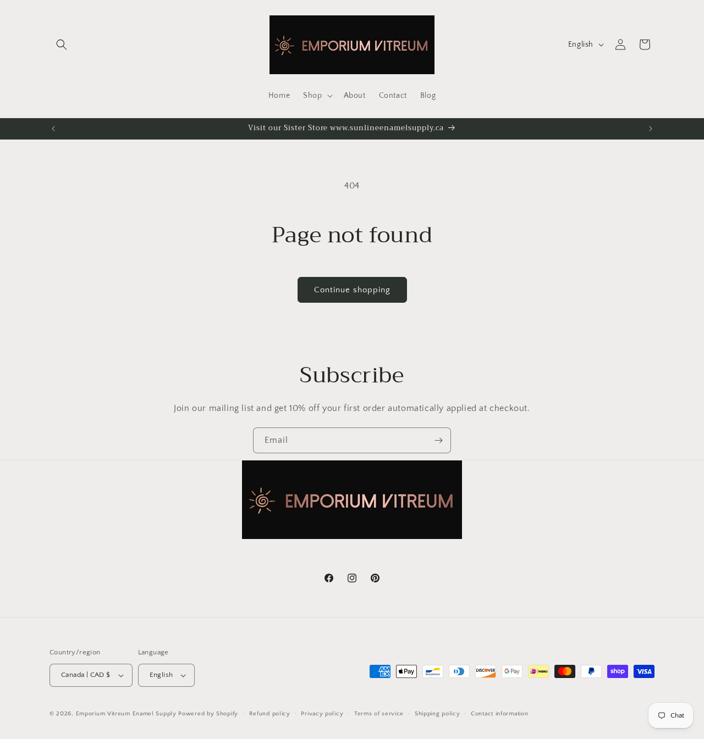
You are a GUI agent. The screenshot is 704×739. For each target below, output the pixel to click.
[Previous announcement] (53, 128)
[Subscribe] (438, 440)
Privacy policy (322, 713)
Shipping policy (437, 713)
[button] (62, 44)
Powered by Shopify (208, 713)
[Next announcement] (651, 128)
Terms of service (379, 713)
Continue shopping (352, 290)
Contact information (499, 713)
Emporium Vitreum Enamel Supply (126, 713)
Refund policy (269, 713)
